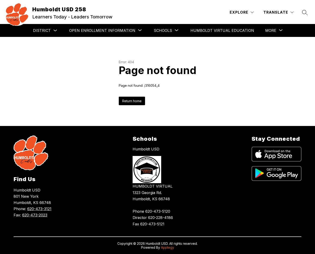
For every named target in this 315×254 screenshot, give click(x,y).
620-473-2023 (34, 215)
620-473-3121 (39, 208)
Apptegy (167, 247)
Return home (132, 101)
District (42, 30)
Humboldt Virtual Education (222, 30)
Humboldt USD (146, 149)
